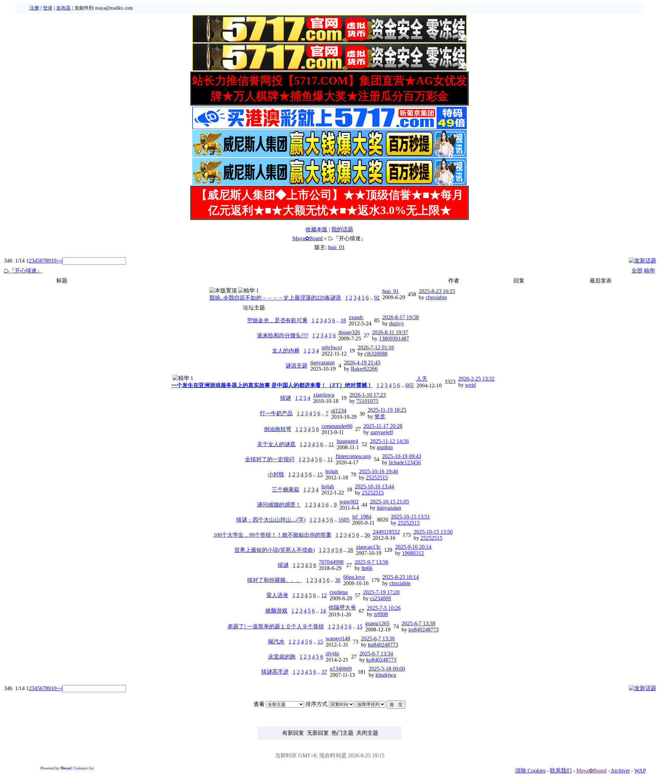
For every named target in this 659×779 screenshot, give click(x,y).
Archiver (620, 771)
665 (409, 385)
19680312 (413, 553)
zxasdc (356, 317)
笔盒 (379, 416)
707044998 (331, 562)
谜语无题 (297, 366)
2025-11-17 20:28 (382, 426)
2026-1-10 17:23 (367, 395)
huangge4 (347, 441)
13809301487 (394, 338)
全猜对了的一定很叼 (269, 459)
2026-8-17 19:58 (400, 317)
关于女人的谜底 (276, 444)
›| (61, 261)
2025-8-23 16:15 (437, 291)
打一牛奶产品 (276, 413)
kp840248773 (423, 629)
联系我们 (561, 771)
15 (320, 474)
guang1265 (377, 623)
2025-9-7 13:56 (371, 562)
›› (58, 261)
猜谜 (285, 398)
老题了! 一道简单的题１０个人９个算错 (276, 626)
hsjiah (331, 471)
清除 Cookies (530, 771)
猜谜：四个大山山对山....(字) (270, 520)
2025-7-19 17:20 (381, 592)
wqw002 (349, 501)
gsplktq (385, 447)
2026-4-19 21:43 (362, 362)
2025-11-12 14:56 (389, 441)
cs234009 (380, 598)
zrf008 (381, 614)
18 (343, 320)
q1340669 (341, 669)
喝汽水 (276, 641)
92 (377, 298)
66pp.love (354, 577)
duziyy (396, 323)
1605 (343, 520)
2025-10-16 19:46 (378, 471)
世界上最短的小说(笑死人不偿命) (274, 550)
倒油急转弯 (277, 429)
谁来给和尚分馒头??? (282, 335)
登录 (48, 8)
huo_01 (336, 247)
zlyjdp (332, 653)
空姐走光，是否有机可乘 (277, 320)
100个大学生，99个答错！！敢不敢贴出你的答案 (272, 535)
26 (350, 550)
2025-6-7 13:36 (378, 638)
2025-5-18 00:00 (387, 669)
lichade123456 (405, 462)
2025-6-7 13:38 (418, 623)
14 (323, 611)
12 (324, 595)
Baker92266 (364, 369)
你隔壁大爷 (342, 608)
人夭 (421, 379)
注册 (34, 8)
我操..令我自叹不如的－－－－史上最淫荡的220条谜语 (275, 298)
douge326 (349, 332)
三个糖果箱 (285, 489)
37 (324, 672)
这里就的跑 (282, 657)
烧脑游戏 (276, 611)
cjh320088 (376, 354)
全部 (637, 271)
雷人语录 (277, 595)
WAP (640, 771)
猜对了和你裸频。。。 (274, 580)
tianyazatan (322, 362)
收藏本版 (316, 229)
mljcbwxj (332, 347)
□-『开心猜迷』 (23, 271)
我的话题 (342, 229)
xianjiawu (323, 395)
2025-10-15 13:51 (410, 517)
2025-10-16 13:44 (374, 486)
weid (470, 385)
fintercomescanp (353, 456)
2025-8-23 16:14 (400, 577)
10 (53, 261)
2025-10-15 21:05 (389, 501)
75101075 (367, 401)
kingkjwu (385, 675)
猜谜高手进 (275, 672)
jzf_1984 (361, 517)
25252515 (377, 477)
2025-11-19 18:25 (387, 410)
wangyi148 (338, 638)
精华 (649, 271)
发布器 (63, 8)
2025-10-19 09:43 (401, 456)
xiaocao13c (368, 547)
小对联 (276, 474)
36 (367, 535)
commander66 (337, 426)
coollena (339, 592)
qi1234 (338, 411)
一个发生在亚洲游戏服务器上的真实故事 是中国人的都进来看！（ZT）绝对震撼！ (271, 385)
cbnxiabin (436, 297)
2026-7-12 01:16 (376, 347)
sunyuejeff (381, 432)
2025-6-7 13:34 (376, 653)
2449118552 (386, 532)
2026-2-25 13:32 (476, 379)
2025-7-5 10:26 (384, 608)
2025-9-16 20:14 (413, 547)
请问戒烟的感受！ (279, 505)
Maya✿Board (307, 238)
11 (331, 444)
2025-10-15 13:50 (433, 532)
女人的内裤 (286, 350)
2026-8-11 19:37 (390, 332)
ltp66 (366, 568)
